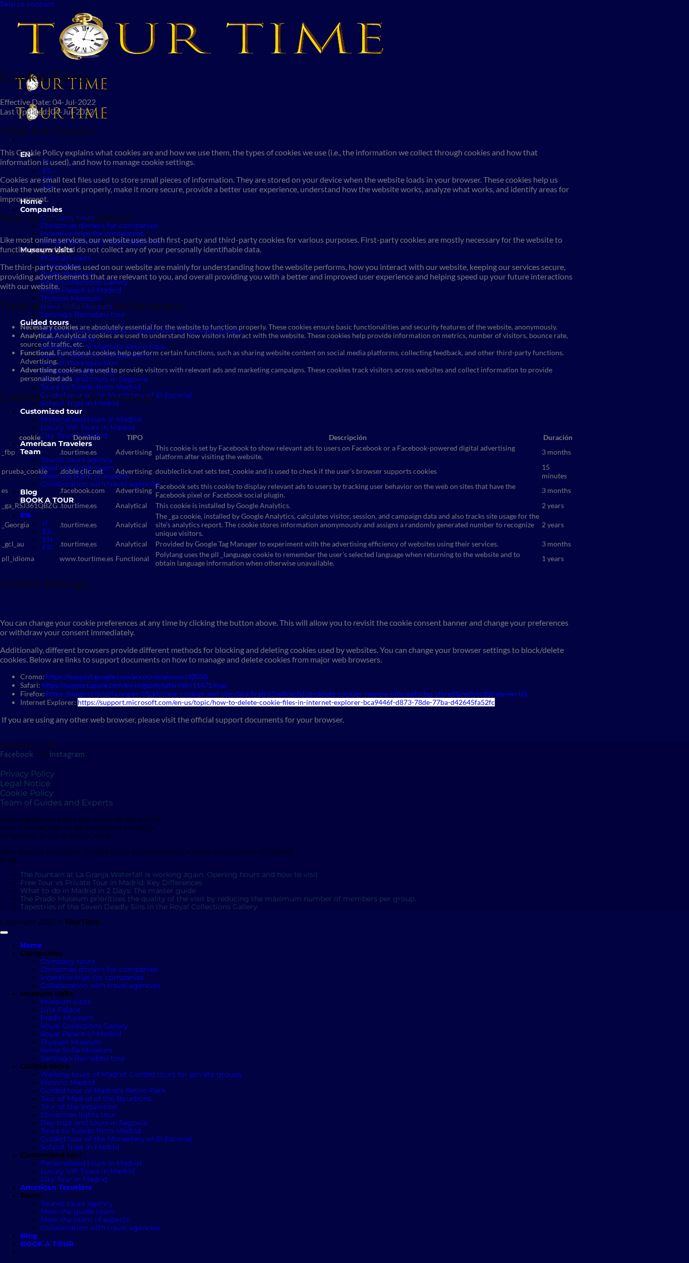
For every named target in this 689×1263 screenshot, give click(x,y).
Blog (28, 492)
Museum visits (65, 258)
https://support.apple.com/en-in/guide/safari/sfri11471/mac (134, 685)
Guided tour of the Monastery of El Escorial (116, 1139)
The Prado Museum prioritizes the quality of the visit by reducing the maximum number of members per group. (218, 899)
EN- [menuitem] (47, 539)
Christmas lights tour (78, 1115)
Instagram (67, 754)
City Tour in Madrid (73, 1179)
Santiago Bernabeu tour (83, 314)
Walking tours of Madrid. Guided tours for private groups (141, 1074)
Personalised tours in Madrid (90, 419)
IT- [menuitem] (45, 523)
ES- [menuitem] (47, 171)
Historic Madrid (67, 1082)
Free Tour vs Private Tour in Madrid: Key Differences (111, 882)
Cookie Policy (26, 793)
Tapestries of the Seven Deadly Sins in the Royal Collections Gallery (138, 907)
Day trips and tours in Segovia (93, 379)
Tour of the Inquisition (79, 363)
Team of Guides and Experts (56, 802)
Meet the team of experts (84, 476)
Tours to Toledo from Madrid (90, 387)
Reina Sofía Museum (76, 1050)
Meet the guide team (77, 1211)
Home (31, 945)
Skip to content (27, 4)
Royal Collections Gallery (84, 282)
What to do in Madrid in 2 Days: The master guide (108, 891)
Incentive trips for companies (92, 234)
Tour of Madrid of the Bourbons (95, 1098)
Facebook (16, 754)
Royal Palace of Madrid (80, 290)
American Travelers (56, 444)
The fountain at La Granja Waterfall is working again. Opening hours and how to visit (169, 874)
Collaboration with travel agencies (100, 484)
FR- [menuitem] (47, 547)
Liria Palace (60, 1010)
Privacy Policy (27, 774)
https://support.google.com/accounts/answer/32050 (127, 676)
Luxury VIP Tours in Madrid (87, 427)
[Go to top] (4, 932)
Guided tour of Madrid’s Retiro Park (102, 347)
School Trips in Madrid (79, 1147)
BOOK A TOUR (47, 500)
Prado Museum (67, 1018)
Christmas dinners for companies (99, 969)
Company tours (67, 961)
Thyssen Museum (70, 298)
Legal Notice (25, 783)
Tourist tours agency (76, 460)
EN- (27, 515)
